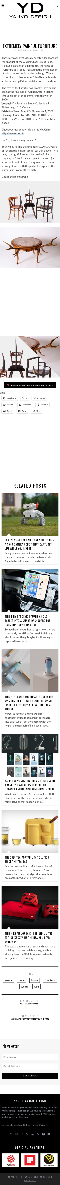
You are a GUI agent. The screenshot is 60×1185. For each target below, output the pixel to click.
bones (34, 980)
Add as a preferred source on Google (32, 385)
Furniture (49, 980)
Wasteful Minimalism (30, 1002)
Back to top (29, 1181)
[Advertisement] (30, 31)
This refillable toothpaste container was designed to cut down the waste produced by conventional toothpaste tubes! (30, 703)
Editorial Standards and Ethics (16, 1125)
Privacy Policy (38, 1125)
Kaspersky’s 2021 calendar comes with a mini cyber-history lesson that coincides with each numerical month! (30, 785)
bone (22, 980)
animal (8, 980)
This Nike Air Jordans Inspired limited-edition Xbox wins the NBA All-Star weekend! (29, 937)
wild (36, 986)
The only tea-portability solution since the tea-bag (27, 859)
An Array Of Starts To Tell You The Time (30, 1017)
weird (24, 986)
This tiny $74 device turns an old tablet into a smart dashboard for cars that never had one (28, 620)
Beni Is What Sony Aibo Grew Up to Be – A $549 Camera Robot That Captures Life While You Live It (30, 544)
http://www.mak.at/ (13, 133)
